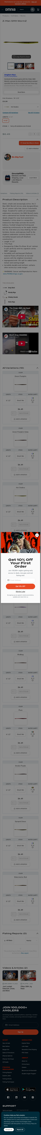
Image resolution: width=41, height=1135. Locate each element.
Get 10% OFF (20, 586)
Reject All (20, 1129)
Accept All (8, 1129)
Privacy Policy (30, 1123)
